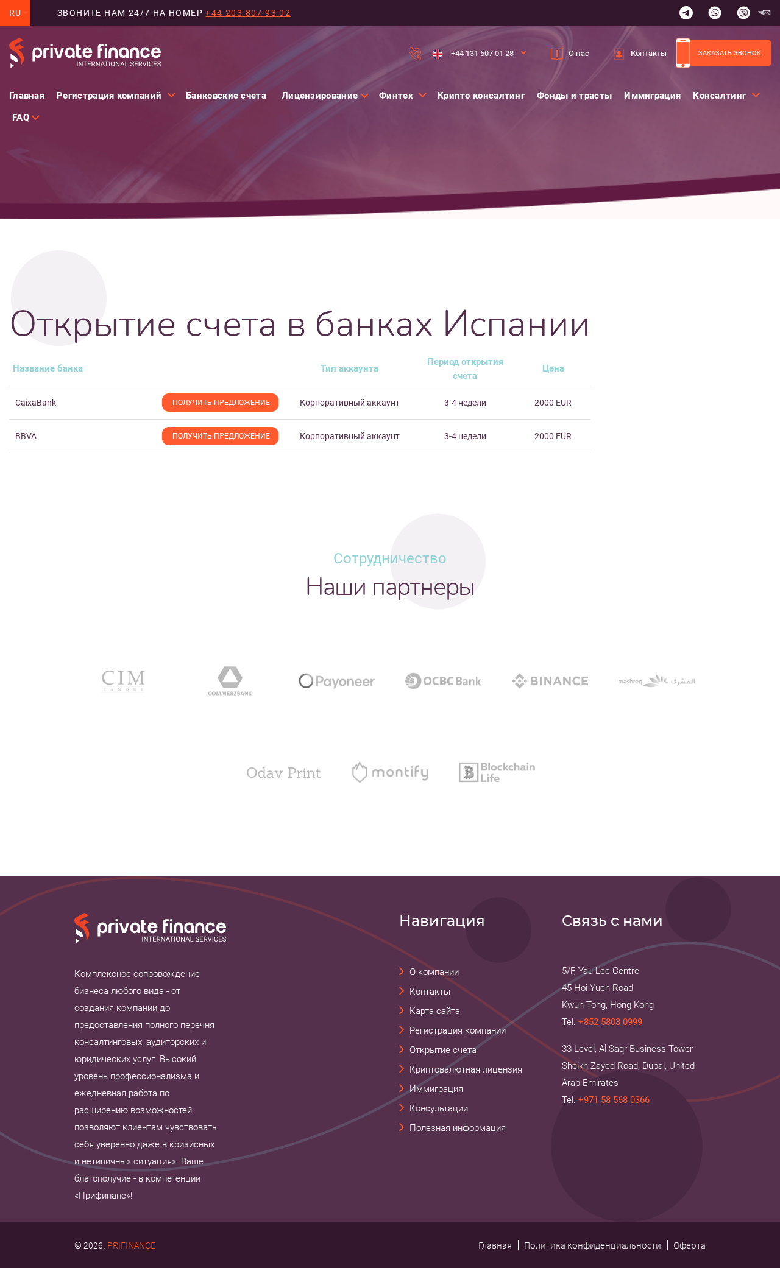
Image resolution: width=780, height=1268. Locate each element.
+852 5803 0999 (610, 1021)
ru (15, 13)
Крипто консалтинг (481, 95)
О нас (579, 53)
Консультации (439, 1108)
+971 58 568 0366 (614, 1099)
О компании (434, 972)
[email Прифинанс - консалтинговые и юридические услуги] (764, 12)
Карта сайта (435, 1011)
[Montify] (390, 772)
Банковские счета (226, 95)
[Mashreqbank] (656, 680)
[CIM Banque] (123, 680)
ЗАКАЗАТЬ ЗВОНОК (729, 53)
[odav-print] (283, 772)
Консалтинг (719, 95)
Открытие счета (443, 1049)
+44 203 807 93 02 (248, 13)
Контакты (649, 53)
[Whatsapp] (715, 12)
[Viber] (743, 12)
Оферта (689, 1245)
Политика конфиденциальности (592, 1245)
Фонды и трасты (574, 95)
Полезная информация (458, 1127)
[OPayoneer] (336, 680)
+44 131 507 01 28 (481, 53)
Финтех (396, 95)
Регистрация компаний (109, 95)
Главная (26, 95)
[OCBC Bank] (443, 680)
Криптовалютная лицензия (466, 1069)
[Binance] (550, 680)
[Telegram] (686, 12)
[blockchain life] (497, 772)
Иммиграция (652, 95)
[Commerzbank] (230, 680)
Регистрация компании (458, 1030)
